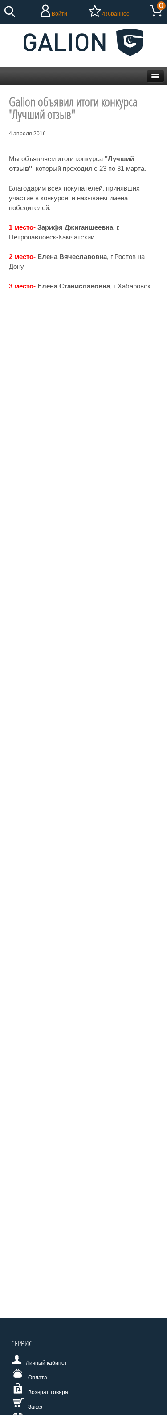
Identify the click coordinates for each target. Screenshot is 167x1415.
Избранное (115, 14)
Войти (59, 14)
